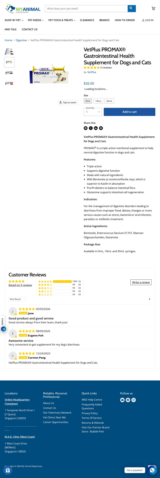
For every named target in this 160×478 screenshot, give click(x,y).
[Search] (132, 8)
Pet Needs (35, 20)
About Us (48, 403)
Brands (104, 20)
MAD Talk (11, 29)
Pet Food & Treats (60, 20)
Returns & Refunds (93, 422)
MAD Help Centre (92, 399)
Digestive (21, 40)
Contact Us (30, 29)
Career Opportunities (55, 422)
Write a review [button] (141, 282)
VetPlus (91, 72)
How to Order (125, 20)
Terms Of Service (92, 418)
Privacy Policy (90, 413)
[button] (92, 67)
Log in (149, 20)
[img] (27, 309)
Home (8, 40)
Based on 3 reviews (20, 285)
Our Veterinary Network (57, 412)
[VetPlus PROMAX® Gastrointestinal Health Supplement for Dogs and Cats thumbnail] (9, 52)
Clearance (87, 20)
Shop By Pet (13, 20)
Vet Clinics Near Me (54, 417)
